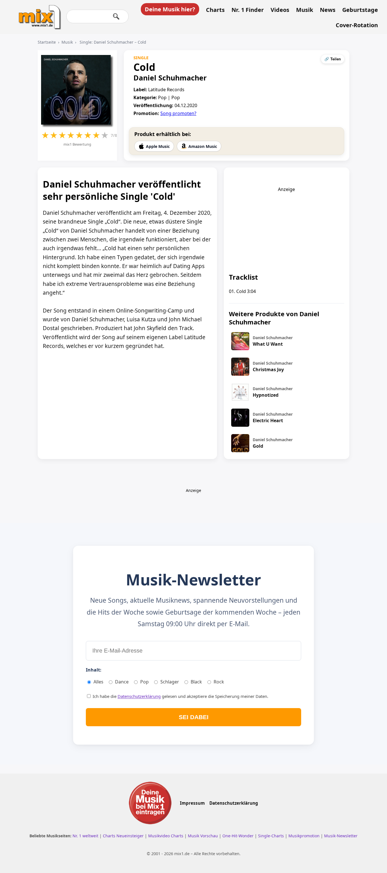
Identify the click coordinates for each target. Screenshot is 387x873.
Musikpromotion (304, 835)
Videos (280, 10)
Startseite (47, 42)
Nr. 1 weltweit (86, 835)
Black (196, 682)
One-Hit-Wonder (238, 835)
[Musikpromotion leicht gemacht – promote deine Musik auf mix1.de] (150, 803)
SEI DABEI (194, 717)
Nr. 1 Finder (247, 10)
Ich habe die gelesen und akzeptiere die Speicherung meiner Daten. (180, 696)
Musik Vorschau (203, 835)
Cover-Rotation (357, 25)
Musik (304, 10)
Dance (122, 682)
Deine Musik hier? (170, 9)
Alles (98, 682)
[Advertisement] (286, 227)
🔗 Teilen (332, 59)
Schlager (169, 682)
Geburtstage (360, 10)
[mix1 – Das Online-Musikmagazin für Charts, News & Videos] (37, 13)
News (327, 10)
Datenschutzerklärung (139, 696)
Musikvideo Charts (166, 835)
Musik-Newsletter (341, 835)
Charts (215, 10)
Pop (144, 682)
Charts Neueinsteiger (124, 835)
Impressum (192, 803)
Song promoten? (178, 113)
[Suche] (116, 16)
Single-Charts (271, 835)
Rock (219, 682)
